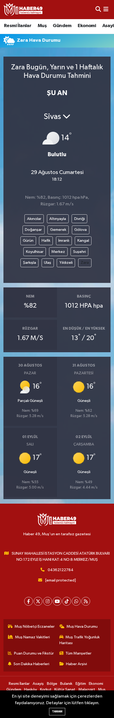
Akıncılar (34, 219)
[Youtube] (57, 601)
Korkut (45, 689)
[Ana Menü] (105, 9)
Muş (42, 25)
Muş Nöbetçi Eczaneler (35, 626)
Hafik (46, 241)
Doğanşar (33, 230)
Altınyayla (57, 219)
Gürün (28, 241)
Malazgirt (86, 689)
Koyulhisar (34, 252)
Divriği (79, 219)
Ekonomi (87, 25)
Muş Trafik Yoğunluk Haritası (79, 640)
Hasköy (30, 689)
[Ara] (98, 9)
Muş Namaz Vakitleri (32, 637)
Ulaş (47, 263)
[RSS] (85, 601)
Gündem (62, 25)
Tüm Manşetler (78, 653)
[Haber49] (23, 9)
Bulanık (66, 684)
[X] (38, 601)
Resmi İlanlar (17, 25)
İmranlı (63, 241)
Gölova (80, 230)
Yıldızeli (66, 263)
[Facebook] (28, 601)
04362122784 (60, 570)
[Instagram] (47, 601)
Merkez (58, 252)
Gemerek (58, 230)
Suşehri (79, 252)
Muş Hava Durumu (82, 626)
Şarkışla (29, 263)
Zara (85, 263)
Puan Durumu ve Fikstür (34, 653)
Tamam (57, 711)
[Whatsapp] (76, 601)
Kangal (83, 241)
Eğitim (81, 684)
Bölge (52, 684)
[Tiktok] (66, 601)
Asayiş (38, 684)
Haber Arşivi (76, 664)
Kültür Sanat (64, 689)
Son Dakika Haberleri (31, 664)
